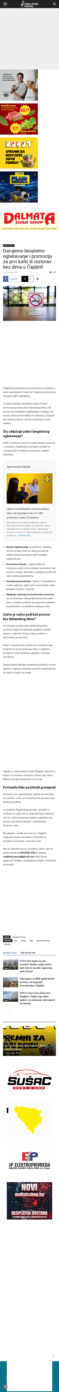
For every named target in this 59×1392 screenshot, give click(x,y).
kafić (31, 940)
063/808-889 (27, 852)
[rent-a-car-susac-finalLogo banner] (29, 1097)
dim (16, 940)
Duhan (23, 940)
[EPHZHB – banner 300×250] (29, 1178)
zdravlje (7, 944)
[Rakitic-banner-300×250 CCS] (19, 100)
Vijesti (6, 968)
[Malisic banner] (29, 1218)
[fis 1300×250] (19, 187)
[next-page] (10, 1011)
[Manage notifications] (5, 1386)
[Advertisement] (29, 39)
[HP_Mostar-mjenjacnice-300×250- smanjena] (29, 1137)
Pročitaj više (24, 535)
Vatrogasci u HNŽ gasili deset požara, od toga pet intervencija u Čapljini (37, 982)
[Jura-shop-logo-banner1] (29, 229)
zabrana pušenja (42, 940)
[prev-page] (5, 1011)
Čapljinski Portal (19, 937)
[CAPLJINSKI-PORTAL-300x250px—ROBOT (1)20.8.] (19, 167)
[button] (5, 4)
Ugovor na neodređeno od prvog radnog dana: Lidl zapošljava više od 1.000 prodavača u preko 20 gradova (28, 513)
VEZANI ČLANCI (10, 953)
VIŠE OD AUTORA (27, 953)
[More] (37, 279)
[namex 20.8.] (19, 133)
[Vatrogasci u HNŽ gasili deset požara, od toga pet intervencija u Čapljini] (10, 982)
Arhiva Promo (9, 245)
